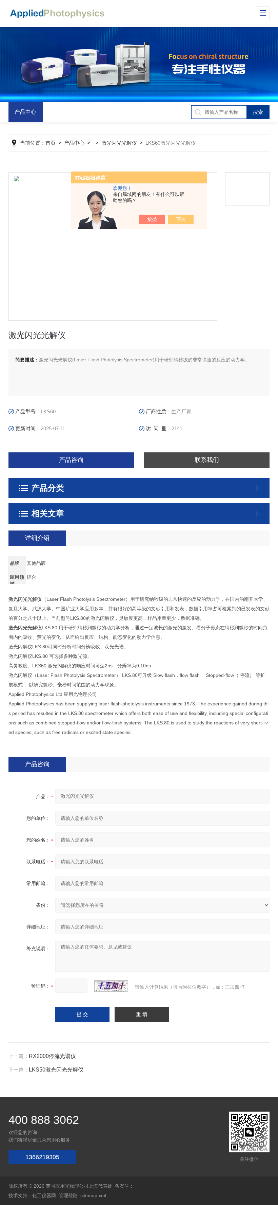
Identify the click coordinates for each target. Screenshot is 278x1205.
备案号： (124, 1186)
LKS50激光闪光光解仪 (56, 1070)
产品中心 (25, 112)
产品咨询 (71, 459)
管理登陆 (68, 1195)
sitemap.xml (93, 1195)
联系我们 (207, 459)
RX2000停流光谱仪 (52, 1056)
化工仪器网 (44, 1195)
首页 (50, 143)
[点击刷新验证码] (111, 986)
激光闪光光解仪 (119, 143)
